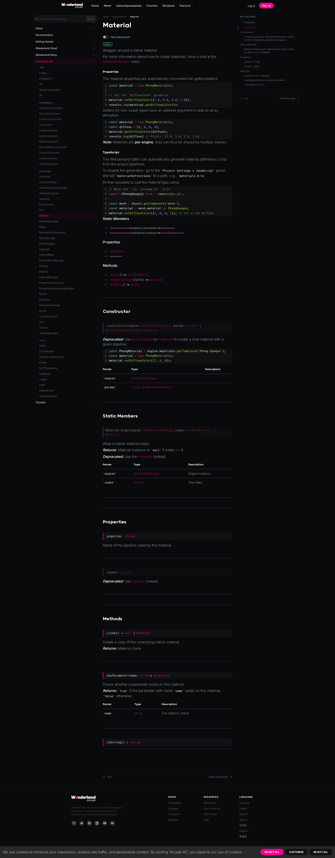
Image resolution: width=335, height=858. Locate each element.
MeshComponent (48, 141)
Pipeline (43, 271)
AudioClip (44, 198)
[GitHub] (74, 823)
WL (41, 84)
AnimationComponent (51, 107)
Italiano (243, 819)
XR (40, 95)
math (42, 384)
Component (45, 124)
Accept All (272, 851)
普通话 (243, 836)
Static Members (248, 44)
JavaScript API (119, 16)
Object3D (44, 249)
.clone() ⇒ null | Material (256, 75)
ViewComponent (48, 163)
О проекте (174, 814)
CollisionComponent (50, 119)
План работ (174, 802)
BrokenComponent (49, 113)
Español (243, 814)
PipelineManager (48, 277)
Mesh (42, 226)
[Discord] (112, 823)
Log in (251, 5)
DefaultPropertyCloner (51, 356)
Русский (244, 802)
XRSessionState (48, 396)
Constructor (246, 32)
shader (116, 256)
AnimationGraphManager (53, 187)
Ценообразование (129, 5)
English (243, 808)
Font (41, 210)
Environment (46, 204)
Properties (249, 22)
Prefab (43, 73)
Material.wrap (121, 233)
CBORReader (46, 351)
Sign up (266, 5)
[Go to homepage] (72, 5)
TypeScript (249, 27)
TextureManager (48, 333)
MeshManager (47, 238)
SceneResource (48, 316)
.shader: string (251, 66)
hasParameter (122, 280)
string (135, 285)
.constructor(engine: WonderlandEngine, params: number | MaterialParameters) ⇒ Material (269, 38)
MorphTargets (47, 243)
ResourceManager (49, 305)
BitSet (42, 345)
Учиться (184, 5)
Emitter (43, 362)
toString (117, 285)
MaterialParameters (121, 330)
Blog (206, 819)
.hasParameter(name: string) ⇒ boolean (264, 80)
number (192, 325)
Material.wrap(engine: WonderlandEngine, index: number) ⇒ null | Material (269, 51)
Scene (42, 310)
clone (115, 275)
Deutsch (244, 830)
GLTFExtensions (48, 368)
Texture (43, 327)
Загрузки (173, 808)
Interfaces (44, 373)
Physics (43, 265)
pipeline (117, 251)
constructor (120, 228)
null (165, 233)
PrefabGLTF (46, 78)
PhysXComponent (49, 152)
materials (165, 339)
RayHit (43, 293)
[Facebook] (89, 823)
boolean (156, 280)
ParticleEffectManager (51, 260)
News (107, 5)
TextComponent (48, 158)
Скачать (152, 5)
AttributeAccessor (49, 193)
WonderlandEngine (156, 325)
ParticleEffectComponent (53, 147)
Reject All (321, 851)
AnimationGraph (48, 182)
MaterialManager (116, 61)
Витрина (168, 5)
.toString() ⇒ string (253, 84)
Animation (44, 176)
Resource (44, 299)
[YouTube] (104, 823)
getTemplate (142, 339)
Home (95, 5)
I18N (41, 67)
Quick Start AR (212, 808)
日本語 (243, 825)
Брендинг (173, 819)
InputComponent (48, 130)
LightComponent (48, 135)
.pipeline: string (252, 61)
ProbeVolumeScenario (51, 282)
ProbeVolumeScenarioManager (56, 288)
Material (168, 228)
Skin (41, 321)
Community (210, 814)
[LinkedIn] (97, 823)
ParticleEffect (46, 254)
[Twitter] (81, 823)
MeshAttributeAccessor (52, 232)
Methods (245, 71)
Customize (296, 851)
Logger (43, 379)
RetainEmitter (46, 390)
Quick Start (210, 802)
